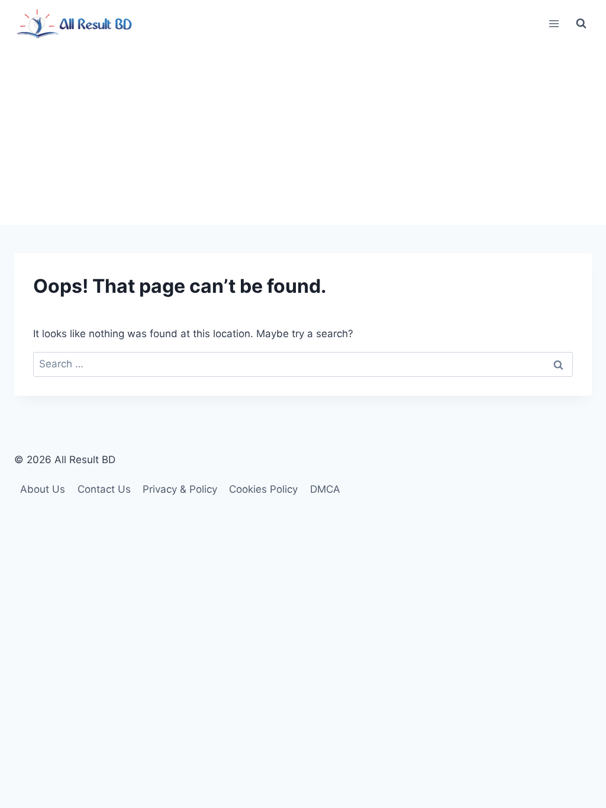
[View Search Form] (581, 23)
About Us (42, 489)
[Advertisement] (303, 136)
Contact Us (104, 489)
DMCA (325, 489)
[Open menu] (554, 23)
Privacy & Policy (180, 489)
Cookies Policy (263, 489)
